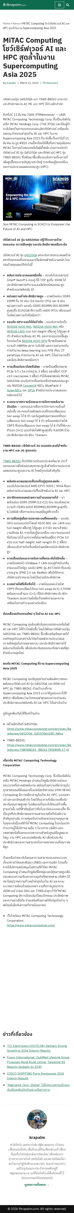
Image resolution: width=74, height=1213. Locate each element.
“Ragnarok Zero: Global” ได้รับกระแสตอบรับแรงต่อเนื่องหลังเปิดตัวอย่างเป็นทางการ (38, 1087)
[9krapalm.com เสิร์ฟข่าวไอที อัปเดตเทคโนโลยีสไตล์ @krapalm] (15, 5)
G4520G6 (30, 255)
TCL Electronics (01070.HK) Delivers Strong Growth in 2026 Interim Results (37, 1048)
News (16, 23)
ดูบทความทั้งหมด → (37, 1184)
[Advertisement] (37, 982)
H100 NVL (51, 326)
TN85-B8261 (12, 461)
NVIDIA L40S (16, 331)
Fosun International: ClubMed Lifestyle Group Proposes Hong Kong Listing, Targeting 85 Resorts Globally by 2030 (38, 1062)
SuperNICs (14, 390)
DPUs (31, 390)
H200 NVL (25, 326)
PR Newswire (50, 83)
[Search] (67, 4)
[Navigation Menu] (59, 5)
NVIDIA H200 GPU (34, 341)
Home (6, 23)
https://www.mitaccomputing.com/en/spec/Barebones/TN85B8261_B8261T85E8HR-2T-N (39, 747)
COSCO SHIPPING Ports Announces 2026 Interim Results (35, 1076)
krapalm (11, 83)
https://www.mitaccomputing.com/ (31, 925)
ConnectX (30, 385)
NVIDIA (12, 326)
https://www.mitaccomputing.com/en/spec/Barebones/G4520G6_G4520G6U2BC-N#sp (39, 731)
